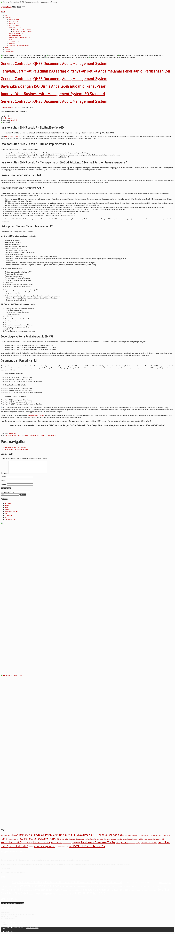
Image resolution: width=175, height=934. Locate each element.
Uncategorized (10, 519)
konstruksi (113, 839)
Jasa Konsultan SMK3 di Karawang (13, 447)
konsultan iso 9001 (137, 839)
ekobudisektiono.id (110, 835)
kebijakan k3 (62, 839)
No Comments (7, 118)
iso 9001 (135, 835)
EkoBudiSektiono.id (13, 924)
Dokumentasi (9, 52)
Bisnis (7, 509)
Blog (6, 48)
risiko (130, 843)
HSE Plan (12, 43)
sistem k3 (30, 846)
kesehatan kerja (93, 839)
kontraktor (30, 843)
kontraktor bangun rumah (47, 842)
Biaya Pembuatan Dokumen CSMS (58, 835)
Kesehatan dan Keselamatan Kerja (76, 839)
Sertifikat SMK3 (35, 435)
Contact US (9, 931)
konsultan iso (127, 839)
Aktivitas (8, 503)
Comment (5, 473)
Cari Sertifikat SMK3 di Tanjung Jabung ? (15, 450)
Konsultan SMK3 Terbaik (36, 415)
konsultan (120, 839)
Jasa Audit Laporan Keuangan (19, 45)
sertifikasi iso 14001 (152, 843)
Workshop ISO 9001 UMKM (22, 31)
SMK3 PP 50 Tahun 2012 (49, 435)
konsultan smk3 (11, 435)
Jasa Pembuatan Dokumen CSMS (38, 838)
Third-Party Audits (15, 35)
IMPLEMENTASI (126, 835)
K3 (13, 107)
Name (3, 477)
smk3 (71, 846)
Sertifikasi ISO (13, 21)
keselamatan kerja (104, 839)
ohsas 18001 (76, 843)
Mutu (7, 517)
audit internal (4, 835)
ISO (6, 15)
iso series (155, 835)
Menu (3, 11)
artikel (8, 107)
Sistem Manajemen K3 (44, 846)
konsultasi (24, 843)
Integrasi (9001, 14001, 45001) (19, 37)
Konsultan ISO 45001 (16, 33)
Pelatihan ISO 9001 (15, 27)
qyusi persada (121, 842)
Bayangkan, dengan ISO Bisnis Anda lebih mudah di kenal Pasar (53, 86)
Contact (7, 50)
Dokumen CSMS (14, 41)
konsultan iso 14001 (148, 839)
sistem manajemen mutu (62, 846)
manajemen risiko (66, 843)
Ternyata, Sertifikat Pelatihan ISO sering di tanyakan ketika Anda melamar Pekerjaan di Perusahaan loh (85, 71)
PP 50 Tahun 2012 (11, 136)
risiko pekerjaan (136, 843)
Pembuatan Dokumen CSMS (97, 842)
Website (3, 484)
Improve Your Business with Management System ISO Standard (53, 93)
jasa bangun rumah (11, 511)
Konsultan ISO (14, 19)
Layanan (8, 17)
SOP (10, 39)
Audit (6, 507)
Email (3, 481)
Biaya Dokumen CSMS (25, 835)
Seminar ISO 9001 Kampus (22, 29)
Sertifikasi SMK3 (14, 25)
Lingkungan (8, 515)
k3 (58, 839)
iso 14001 (141, 835)
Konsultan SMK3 (14, 23)
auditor (10, 835)
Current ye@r (6, 492)
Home (3, 107)
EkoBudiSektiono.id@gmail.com (16, 922)
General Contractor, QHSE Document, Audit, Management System (54, 63)
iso (131, 835)
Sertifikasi (144, 843)
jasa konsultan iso (13, 839)
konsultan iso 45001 (159, 839)
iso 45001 (148, 835)
